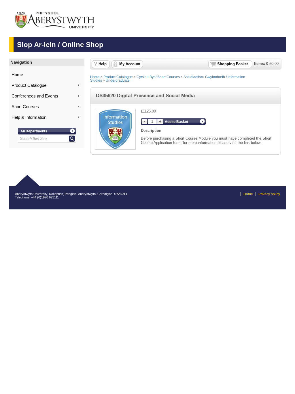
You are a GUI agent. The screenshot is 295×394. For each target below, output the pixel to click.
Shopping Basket (232, 64)
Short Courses (25, 106)
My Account (129, 64)
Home (17, 74)
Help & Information (29, 117)
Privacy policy (269, 194)
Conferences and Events (35, 96)
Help (103, 64)
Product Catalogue (29, 85)
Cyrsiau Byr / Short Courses (158, 77)
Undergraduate (118, 80)
